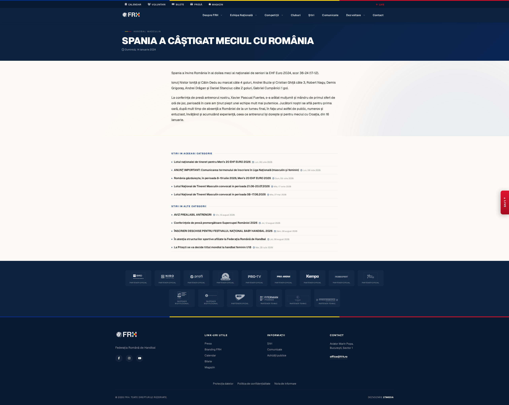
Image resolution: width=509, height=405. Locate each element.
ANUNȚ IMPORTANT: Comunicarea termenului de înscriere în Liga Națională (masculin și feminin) (236, 170)
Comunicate (330, 15)
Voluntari (158, 4)
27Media (388, 397)
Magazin (217, 4)
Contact (378, 15)
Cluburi (296, 15)
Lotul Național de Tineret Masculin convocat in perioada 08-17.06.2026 (220, 194)
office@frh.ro (338, 356)
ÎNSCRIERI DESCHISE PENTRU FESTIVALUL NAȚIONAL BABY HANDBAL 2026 (223, 231)
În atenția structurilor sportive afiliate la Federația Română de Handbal (220, 239)
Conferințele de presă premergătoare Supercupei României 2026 (215, 223)
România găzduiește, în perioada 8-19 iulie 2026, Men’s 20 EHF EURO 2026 (222, 178)
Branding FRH (213, 349)
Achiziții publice (276, 355)
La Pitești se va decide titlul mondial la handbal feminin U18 (212, 247)
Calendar (134, 4)
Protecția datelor (223, 383)
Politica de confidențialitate (253, 383)
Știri (311, 15)
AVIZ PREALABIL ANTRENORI (193, 214)
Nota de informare (285, 383)
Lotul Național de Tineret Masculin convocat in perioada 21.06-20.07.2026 (222, 186)
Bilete (180, 4)
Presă (198, 4)
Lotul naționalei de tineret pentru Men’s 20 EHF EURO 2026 (212, 162)
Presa (208, 343)
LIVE (381, 4)
